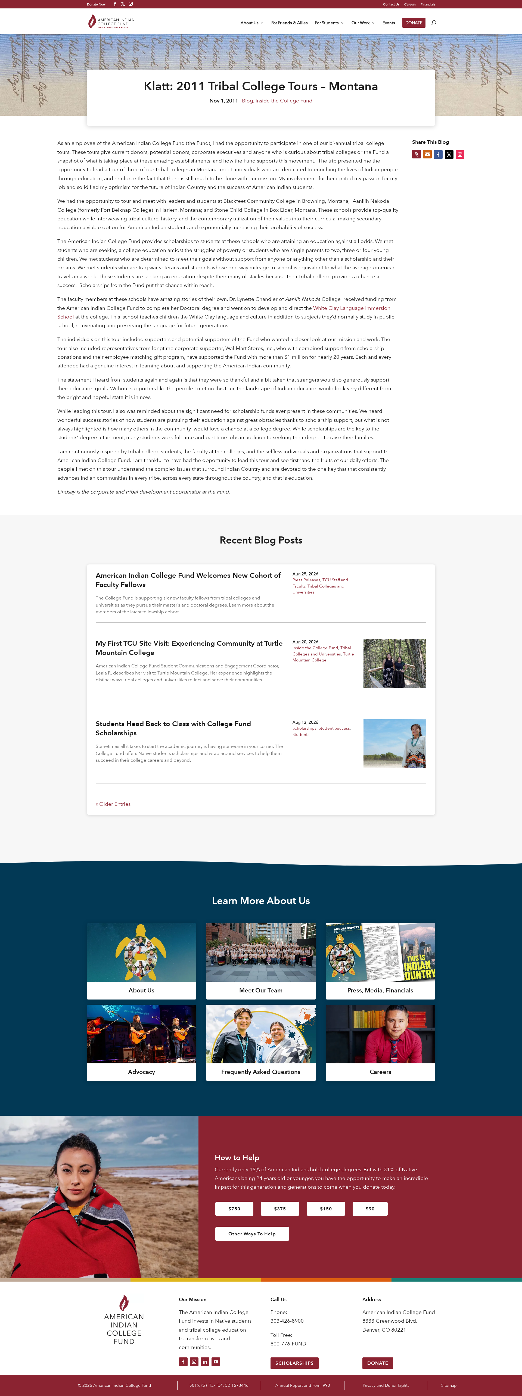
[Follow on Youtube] (216, 1361)
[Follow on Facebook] (183, 1361)
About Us (250, 23)
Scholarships (304, 728)
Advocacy (141, 1072)
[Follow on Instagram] (194, 1361)
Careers (410, 4)
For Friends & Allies (289, 23)
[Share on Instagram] (460, 154)
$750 (234, 1208)
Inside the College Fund (284, 101)
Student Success (334, 728)
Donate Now (96, 4)
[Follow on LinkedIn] (205, 1361)
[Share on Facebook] (438, 154)
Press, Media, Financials (380, 990)
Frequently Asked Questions (260, 1072)
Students (301, 734)
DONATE (413, 22)
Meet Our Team (261, 990)
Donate (377, 1363)
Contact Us (391, 4)
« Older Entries (113, 804)
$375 (280, 1208)
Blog (247, 101)
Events (389, 23)
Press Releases (306, 579)
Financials (428, 4)
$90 (370, 1208)
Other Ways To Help (252, 1233)
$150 (326, 1208)
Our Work (361, 23)
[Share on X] (449, 154)
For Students (327, 23)
